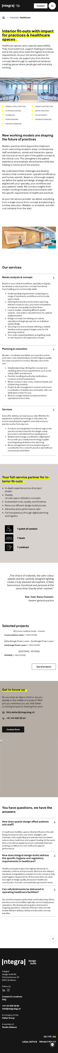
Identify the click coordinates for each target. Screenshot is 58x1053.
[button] (52, 5)
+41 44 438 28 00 (10, 1005)
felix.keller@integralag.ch (20, 712)
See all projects (43, 666)
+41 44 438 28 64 (15, 718)
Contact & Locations (12, 996)
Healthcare (25, 17)
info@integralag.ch (11, 1008)
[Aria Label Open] (54, 277)
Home (3, 17)
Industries (14, 17)
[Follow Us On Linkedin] (3, 990)
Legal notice (29, 1041)
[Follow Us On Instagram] (8, 990)
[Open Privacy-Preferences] (52, 1044)
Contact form (13, 729)
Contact (41, 5)
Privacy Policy (47, 1041)
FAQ (4, 999)
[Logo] (19, 962)
